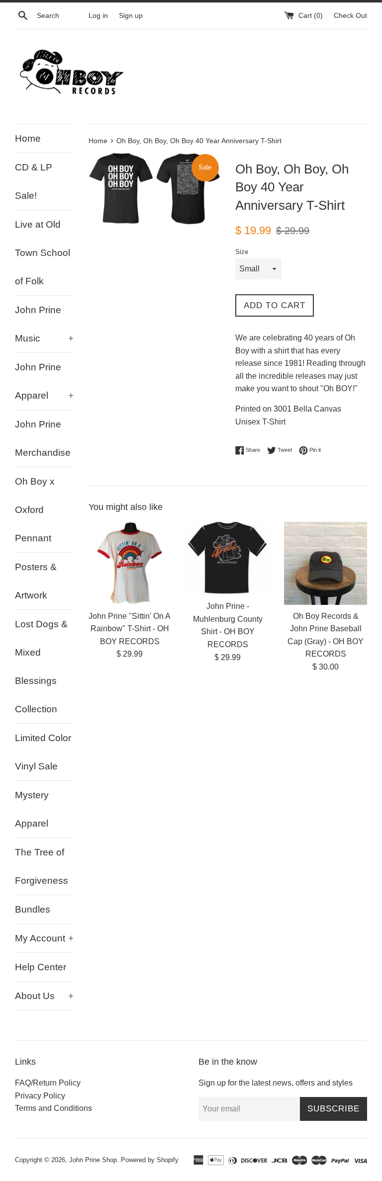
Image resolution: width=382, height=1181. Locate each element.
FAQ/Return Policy (48, 1083)
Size (241, 251)
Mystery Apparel (32, 809)
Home (28, 138)
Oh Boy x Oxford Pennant (35, 509)
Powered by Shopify (150, 1160)
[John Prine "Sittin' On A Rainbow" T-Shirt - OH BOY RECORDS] (130, 563)
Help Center (40, 967)
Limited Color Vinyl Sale (43, 752)
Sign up (131, 15)
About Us (44, 996)
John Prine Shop (93, 1160)
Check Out (350, 15)
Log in (98, 15)
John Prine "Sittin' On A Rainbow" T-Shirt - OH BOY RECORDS (130, 629)
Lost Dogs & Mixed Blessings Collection (41, 666)
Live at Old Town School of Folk (42, 252)
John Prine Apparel (44, 381)
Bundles (32, 909)
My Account (44, 938)
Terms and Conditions (53, 1108)
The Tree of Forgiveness (41, 866)
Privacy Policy (40, 1096)
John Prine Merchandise (43, 438)
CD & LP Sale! (33, 181)
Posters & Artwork (36, 581)
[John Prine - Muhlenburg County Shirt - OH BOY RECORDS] (227, 558)
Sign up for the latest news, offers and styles (275, 1083)
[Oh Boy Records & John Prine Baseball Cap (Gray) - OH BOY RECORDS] (325, 563)
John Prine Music (44, 324)
